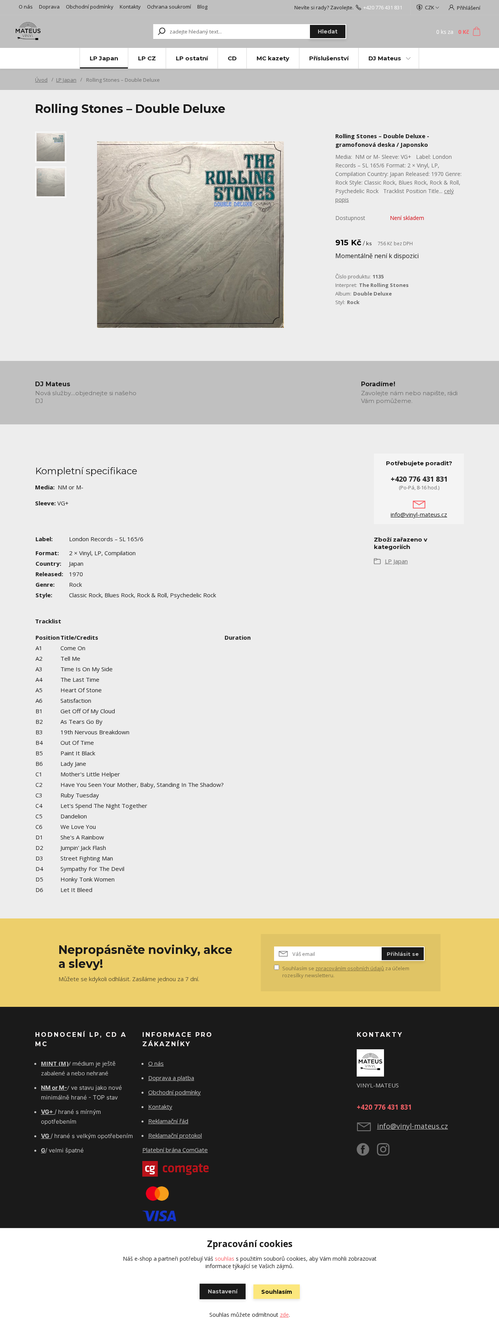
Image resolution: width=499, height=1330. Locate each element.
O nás (26, 6)
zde (284, 1314)
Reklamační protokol (175, 1135)
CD (232, 58)
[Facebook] (367, 1152)
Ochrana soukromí (169, 6)
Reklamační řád (168, 1121)
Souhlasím (276, 1291)
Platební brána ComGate (175, 1150)
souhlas (224, 1258)
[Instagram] (387, 1152)
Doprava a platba (171, 1078)
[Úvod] (59, 31)
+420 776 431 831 (382, 7)
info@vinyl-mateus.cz (419, 514)
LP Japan (104, 58)
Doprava (49, 6)
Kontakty (130, 6)
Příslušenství (329, 58)
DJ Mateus (384, 58)
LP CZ (147, 58)
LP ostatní (192, 58)
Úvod (41, 79)
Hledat (328, 31)
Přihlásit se (403, 954)
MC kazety (273, 58)
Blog (202, 6)
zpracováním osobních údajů (349, 968)
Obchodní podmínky (89, 6)
